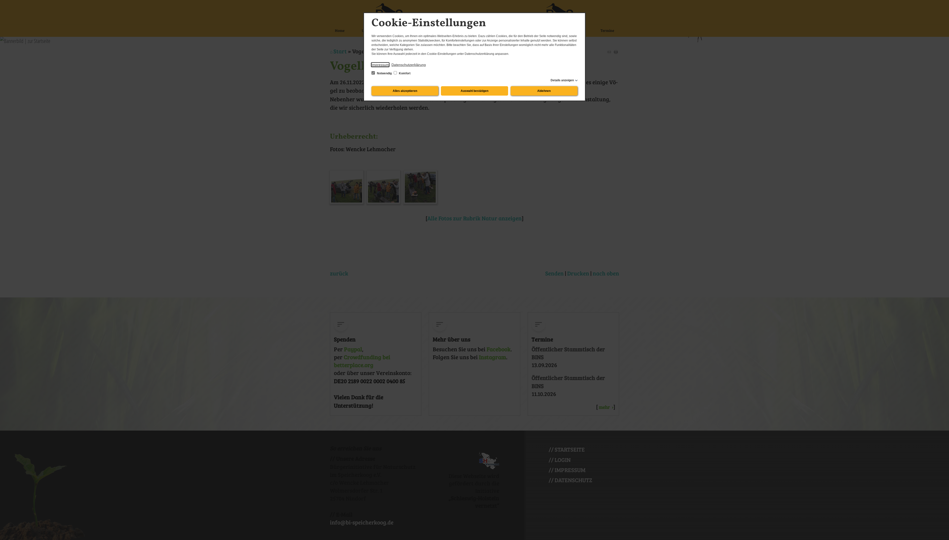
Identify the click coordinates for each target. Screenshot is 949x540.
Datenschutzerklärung (408, 65)
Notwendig (384, 73)
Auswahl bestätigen (474, 91)
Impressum (380, 65)
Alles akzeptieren (405, 91)
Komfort (404, 73)
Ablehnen (544, 91)
